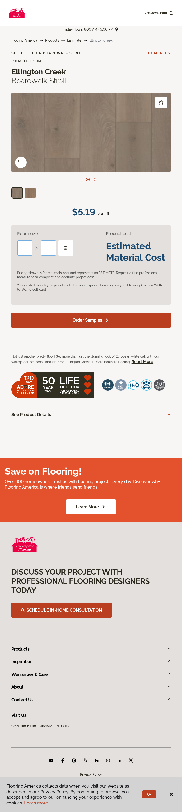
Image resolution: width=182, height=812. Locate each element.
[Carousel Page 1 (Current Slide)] (88, 179)
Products (52, 40)
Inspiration (22, 661)
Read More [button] (142, 361)
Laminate (74, 40)
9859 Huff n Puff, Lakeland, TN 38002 (40, 726)
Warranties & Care (29, 674)
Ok (149, 794)
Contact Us (22, 699)
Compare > (159, 53)
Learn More (87, 506)
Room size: (28, 233)
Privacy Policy (91, 774)
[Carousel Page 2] (95, 179)
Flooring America (24, 40)
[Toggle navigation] (171, 13)
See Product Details (31, 414)
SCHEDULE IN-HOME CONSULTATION (64, 610)
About (17, 686)
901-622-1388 (156, 13)
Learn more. (36, 802)
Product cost (118, 233)
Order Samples (88, 320)
